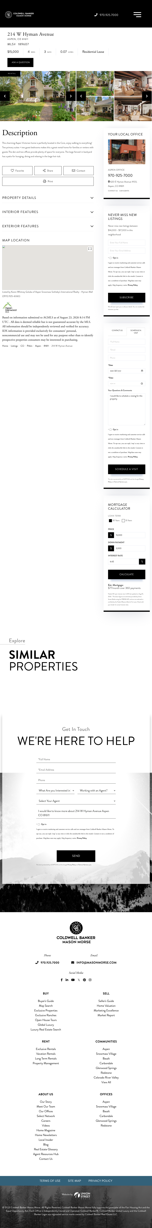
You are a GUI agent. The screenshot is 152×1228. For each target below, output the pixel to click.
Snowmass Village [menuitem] (106, 1054)
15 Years (128, 520)
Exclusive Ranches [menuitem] (45, 1015)
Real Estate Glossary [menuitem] (46, 1149)
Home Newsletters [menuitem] (46, 1135)
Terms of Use (50, 1181)
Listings (14, 346)
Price (111, 529)
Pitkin (29, 346)
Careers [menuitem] (45, 1121)
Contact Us (113, 191)
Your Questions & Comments (120, 390)
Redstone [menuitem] (106, 1073)
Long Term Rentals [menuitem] (46, 1058)
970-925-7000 (120, 175)
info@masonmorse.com (96, 962)
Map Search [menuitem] (46, 1006)
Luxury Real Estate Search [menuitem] (46, 1029)
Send (76, 856)
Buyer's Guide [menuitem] (46, 1001)
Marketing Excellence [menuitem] (106, 1010)
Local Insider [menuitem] (46, 1140)
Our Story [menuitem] (46, 1102)
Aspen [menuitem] (106, 1049)
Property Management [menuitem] (46, 1063)
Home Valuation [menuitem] (106, 1006)
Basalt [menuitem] (106, 1058)
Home (5, 346)
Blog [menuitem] (45, 1144)
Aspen (38, 346)
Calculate (126, 574)
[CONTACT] (20, 62)
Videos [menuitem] (46, 1125)
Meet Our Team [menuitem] (46, 1106)
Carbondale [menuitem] (106, 1063)
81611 (46, 346)
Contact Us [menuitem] (46, 1159)
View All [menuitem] (106, 1082)
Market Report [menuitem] (106, 1015)
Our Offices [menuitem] (46, 1111)
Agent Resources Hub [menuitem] (45, 1154)
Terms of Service (119, 482)
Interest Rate (115, 555)
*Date (110, 365)
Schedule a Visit (135, 331)
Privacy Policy (133, 285)
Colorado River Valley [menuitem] (106, 1077)
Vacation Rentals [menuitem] (45, 1054)
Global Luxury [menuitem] (46, 1025)
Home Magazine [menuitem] (45, 1130)
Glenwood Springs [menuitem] (106, 1068)
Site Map (74, 1181)
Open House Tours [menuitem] (46, 1020)
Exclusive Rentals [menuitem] (46, 1049)
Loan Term (114, 516)
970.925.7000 (109, 15)
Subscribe (127, 297)
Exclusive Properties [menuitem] (45, 1010)
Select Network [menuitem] (46, 1116)
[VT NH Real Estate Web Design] (76, 1195)
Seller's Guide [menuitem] (106, 1001)
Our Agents (124, 191)
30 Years (116, 520)
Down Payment (116, 542)
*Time (110, 378)
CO (22, 346)
